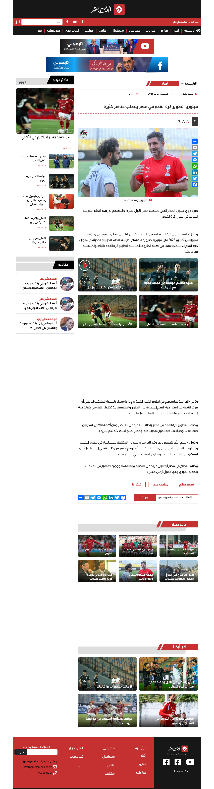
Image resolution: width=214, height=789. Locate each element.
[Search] (18, 22)
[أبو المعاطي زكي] (67, 324)
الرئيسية (190, 30)
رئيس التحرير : (186, 22)
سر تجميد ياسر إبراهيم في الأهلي (168, 324)
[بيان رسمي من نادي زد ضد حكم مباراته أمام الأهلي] (168, 674)
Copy (145, 497)
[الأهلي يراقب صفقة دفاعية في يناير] (107, 311)
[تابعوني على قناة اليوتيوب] (107, 46)
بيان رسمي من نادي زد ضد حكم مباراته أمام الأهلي (172, 684)
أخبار (176, 30)
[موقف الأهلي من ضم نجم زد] (61, 181)
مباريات (150, 30)
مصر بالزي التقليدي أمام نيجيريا (140, 551)
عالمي (102, 30)
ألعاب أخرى (72, 30)
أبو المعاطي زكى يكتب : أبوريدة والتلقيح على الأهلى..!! (38, 326)
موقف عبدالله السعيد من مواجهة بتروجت (109, 721)
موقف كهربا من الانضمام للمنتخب (180, 551)
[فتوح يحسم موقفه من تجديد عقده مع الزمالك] (168, 274)
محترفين (134, 30)
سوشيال (118, 30)
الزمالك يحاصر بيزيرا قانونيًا (115, 686)
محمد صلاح (186, 484)
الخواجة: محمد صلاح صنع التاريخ (98, 551)
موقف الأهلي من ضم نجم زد (34, 178)
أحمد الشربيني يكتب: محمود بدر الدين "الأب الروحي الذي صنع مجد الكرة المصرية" (39, 306)
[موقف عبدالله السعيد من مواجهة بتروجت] (107, 710)
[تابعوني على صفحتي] (107, 65)
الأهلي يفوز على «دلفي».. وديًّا (37, 240)
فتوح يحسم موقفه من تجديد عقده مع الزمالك (168, 285)
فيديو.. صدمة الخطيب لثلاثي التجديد (34, 158)
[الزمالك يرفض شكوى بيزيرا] (107, 274)
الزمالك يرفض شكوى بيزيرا (107, 287)
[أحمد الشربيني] (67, 284)
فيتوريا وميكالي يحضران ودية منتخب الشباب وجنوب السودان (99, 576)
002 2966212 (45, 772)
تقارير (164, 30)
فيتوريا (136, 484)
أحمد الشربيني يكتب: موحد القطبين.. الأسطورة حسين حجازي (39, 286)
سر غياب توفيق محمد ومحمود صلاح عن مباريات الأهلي (34, 200)
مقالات (89, 30)
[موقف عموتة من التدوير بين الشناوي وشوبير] (168, 710)
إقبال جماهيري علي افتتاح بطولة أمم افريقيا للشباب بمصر (179, 576)
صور (39, 30)
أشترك (21, 752)
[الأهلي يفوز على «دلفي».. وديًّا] (61, 243)
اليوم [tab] (22, 82)
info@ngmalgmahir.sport (37, 767)
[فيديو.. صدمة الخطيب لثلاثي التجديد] (61, 161)
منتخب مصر (160, 484)
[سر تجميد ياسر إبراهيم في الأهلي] (168, 311)
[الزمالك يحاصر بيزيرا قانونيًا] (107, 674)
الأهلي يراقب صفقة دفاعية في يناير (107, 324)
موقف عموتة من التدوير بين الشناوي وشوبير (174, 721)
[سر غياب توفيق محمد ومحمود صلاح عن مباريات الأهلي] (61, 201)
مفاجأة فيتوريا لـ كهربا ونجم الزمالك (141, 576)
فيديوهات (53, 30)
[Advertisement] (138, 358)
